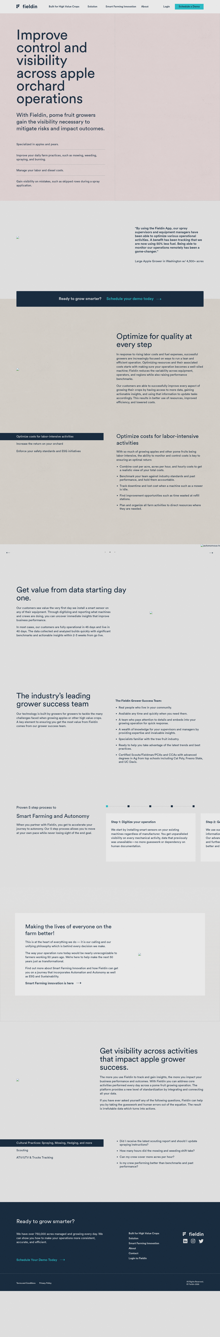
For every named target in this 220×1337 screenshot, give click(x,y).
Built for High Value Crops (64, 6)
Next (207, 549)
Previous (6, 550)
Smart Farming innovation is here (49, 983)
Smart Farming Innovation (121, 6)
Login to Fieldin (138, 1258)
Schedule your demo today (130, 299)
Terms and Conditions (25, 1283)
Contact (133, 1253)
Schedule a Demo (189, 6)
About (144, 6)
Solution (92, 6)
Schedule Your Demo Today (36, 1260)
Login (166, 6)
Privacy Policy (45, 1283)
